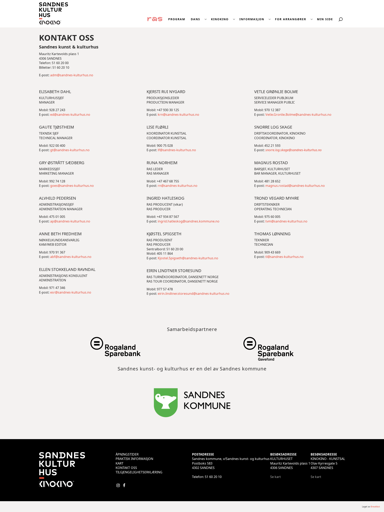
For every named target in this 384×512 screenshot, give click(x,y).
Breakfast (375, 506)
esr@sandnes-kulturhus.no (70, 292)
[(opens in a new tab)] (115, 355)
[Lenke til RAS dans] (155, 19)
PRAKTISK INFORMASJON (134, 459)
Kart (119, 463)
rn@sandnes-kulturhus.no (177, 185)
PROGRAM (176, 19)
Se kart (275, 477)
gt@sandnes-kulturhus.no (70, 150)
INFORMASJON (251, 19)
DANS (195, 19)
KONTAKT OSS (126, 468)
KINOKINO (220, 19)
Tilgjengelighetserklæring (139, 472)
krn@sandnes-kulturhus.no (178, 114)
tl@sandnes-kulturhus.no (284, 256)
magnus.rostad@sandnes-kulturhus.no (295, 185)
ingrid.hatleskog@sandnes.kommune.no (188, 221)
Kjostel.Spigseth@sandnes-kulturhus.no (188, 258)
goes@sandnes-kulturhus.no (72, 185)
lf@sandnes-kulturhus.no (177, 150)
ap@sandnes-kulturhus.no (70, 221)
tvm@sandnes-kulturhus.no (286, 221)
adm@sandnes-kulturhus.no (71, 75)
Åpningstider (127, 454)
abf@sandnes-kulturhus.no (70, 256)
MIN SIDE (325, 19)
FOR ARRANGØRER (290, 19)
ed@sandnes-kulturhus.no (70, 114)
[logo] (53, 23)
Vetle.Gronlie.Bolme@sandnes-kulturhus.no (298, 114)
